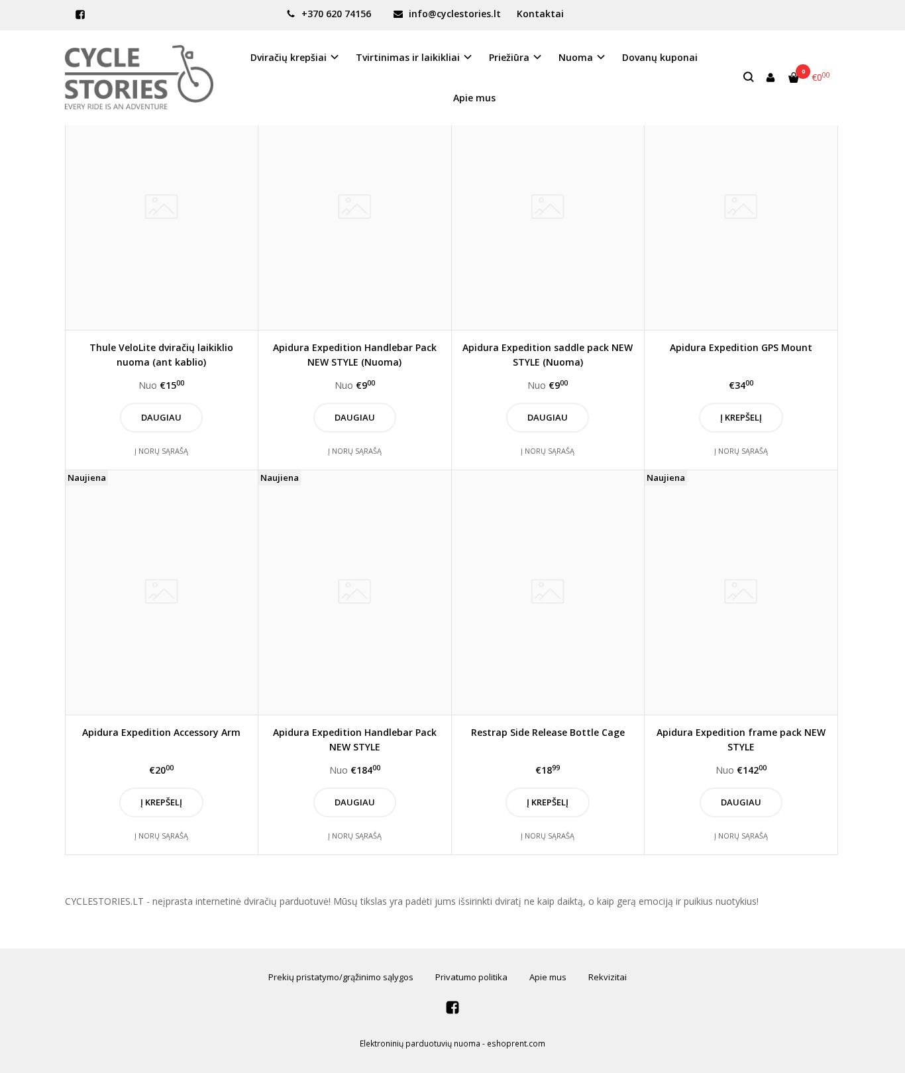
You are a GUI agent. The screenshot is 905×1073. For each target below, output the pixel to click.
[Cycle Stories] (139, 77)
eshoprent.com (516, 1043)
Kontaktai (540, 13)
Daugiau (161, 417)
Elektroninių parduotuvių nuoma (420, 1043)
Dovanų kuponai (660, 57)
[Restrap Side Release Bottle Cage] (548, 592)
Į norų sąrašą (161, 451)
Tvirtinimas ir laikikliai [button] (408, 57)
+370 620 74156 (335, 13)
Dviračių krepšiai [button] (288, 57)
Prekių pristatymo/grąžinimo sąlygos (340, 977)
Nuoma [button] (576, 57)
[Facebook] (80, 14)
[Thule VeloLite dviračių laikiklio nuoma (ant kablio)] (162, 207)
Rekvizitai (607, 977)
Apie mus (474, 97)
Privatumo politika (471, 977)
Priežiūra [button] (509, 57)
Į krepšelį (741, 417)
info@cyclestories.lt (453, 13)
